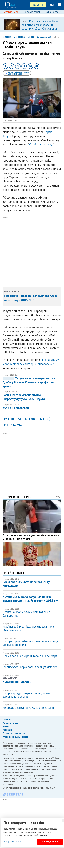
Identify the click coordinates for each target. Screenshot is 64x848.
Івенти (6, 726)
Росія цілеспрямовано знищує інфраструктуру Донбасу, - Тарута (24, 397)
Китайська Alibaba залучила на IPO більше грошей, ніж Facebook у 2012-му (30, 599)
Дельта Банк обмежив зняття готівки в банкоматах (26, 613)
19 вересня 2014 (45, 36)
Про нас (7, 719)
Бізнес (31, 36)
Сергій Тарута (13, 425)
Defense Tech (10, 12)
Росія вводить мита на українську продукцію (26, 584)
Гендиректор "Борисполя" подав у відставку (30, 667)
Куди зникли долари (16, 408)
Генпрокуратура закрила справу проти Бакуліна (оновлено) (26, 695)
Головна (7, 36)
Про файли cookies (12, 841)
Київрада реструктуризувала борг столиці (28, 708)
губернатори (12, 419)
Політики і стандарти (14, 733)
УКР (52, 4)
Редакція (7, 729)
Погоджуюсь (49, 841)
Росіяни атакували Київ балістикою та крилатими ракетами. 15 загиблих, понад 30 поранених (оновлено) (40, 26)
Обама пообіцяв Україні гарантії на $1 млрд (30, 656)
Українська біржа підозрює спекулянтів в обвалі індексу (28, 628)
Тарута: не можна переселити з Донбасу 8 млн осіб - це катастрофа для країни (29, 382)
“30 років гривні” (32, 12)
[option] (32, 24)
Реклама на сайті (11, 722)
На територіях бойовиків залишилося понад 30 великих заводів (30, 643)
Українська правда (41, 144)
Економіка (19, 36)
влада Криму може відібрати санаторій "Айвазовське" (31, 362)
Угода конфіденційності (15, 736)
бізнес (44, 419)
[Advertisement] (32, 251)
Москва (30, 419)
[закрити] (63, 820)
